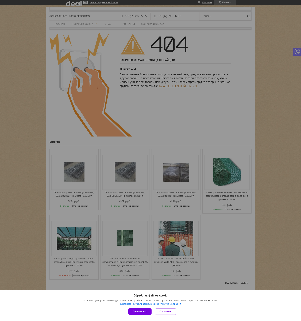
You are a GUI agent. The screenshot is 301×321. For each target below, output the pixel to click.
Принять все (140, 311)
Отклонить (166, 311)
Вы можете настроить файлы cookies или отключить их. (149, 304)
